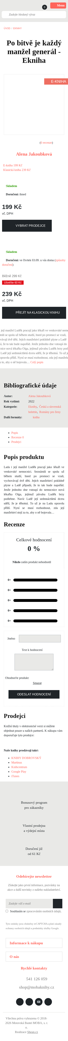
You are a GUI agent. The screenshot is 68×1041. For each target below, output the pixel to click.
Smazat (36, 683)
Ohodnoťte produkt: (17, 677)
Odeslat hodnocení (34, 694)
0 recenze (46, 142)
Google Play (18, 771)
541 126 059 (36, 978)
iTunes (15, 776)
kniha (36, 417)
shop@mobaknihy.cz (36, 987)
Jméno (11, 638)
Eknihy (17, 28)
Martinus (16, 762)
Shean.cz (32, 1032)
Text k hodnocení (32, 649)
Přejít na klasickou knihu (38, 312)
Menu (61, 5)
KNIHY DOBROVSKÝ (26, 758)
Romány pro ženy (50, 412)
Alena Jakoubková (34, 154)
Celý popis (37, 362)
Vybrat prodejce (31, 225)
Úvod (7, 28)
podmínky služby (42, 928)
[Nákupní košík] (41, 5)
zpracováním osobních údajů (43, 911)
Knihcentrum (19, 767)
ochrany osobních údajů (18, 928)
